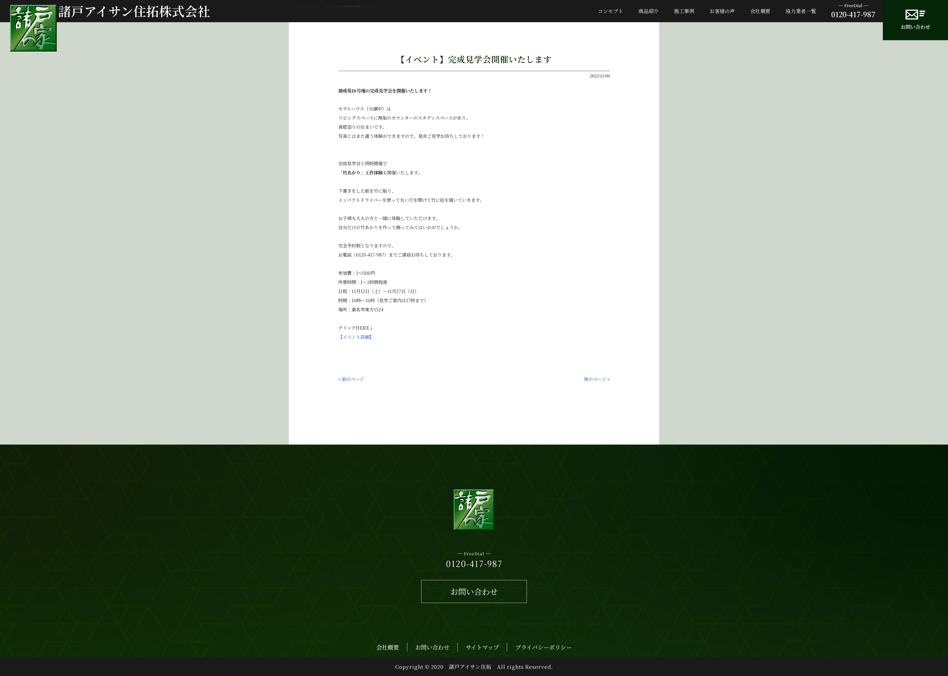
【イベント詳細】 (356, 337)
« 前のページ (351, 379)
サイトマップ (482, 647)
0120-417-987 (853, 10)
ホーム (299, 6)
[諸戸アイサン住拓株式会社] (33, 28)
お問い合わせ (915, 26)
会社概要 (387, 647)
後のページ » (597, 379)
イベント (314, 6)
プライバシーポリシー (543, 647)
